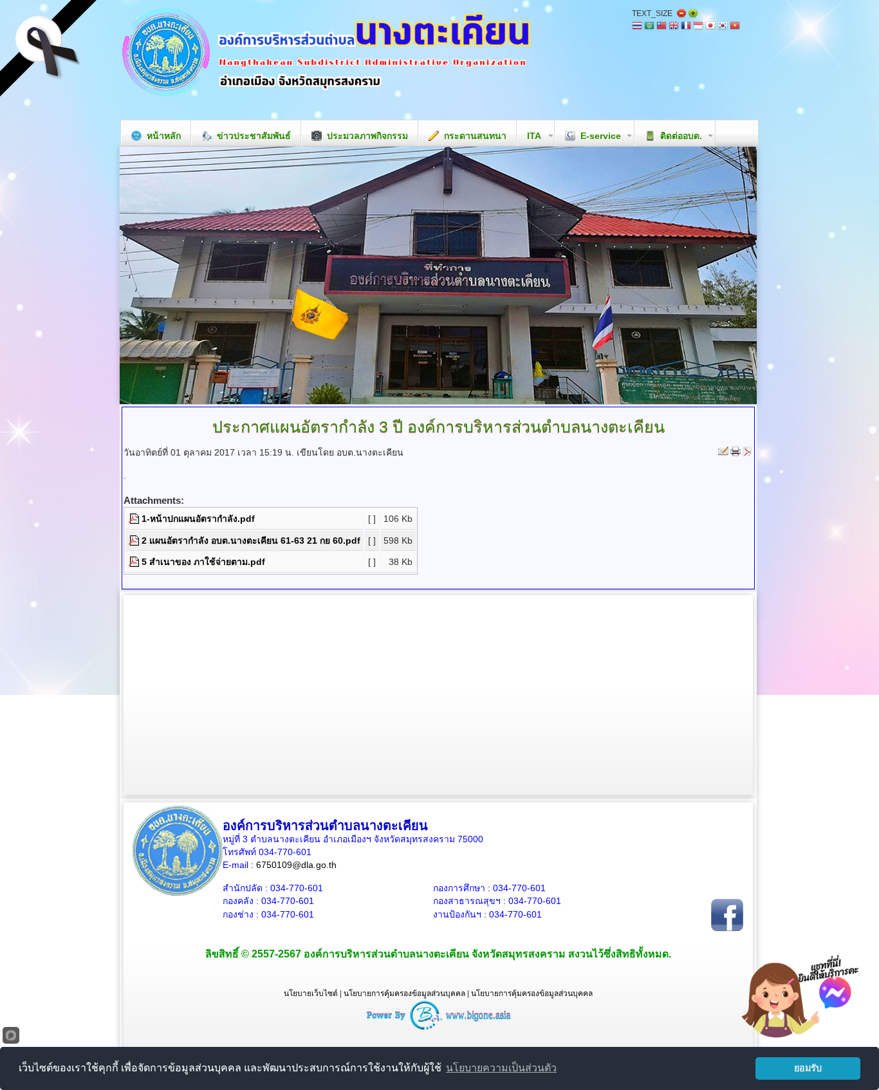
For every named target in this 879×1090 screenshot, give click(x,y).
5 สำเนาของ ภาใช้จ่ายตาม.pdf (203, 562)
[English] (674, 27)
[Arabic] (649, 27)
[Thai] (637, 27)
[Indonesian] (698, 27)
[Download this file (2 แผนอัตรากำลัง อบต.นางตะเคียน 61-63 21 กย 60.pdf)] (135, 540)
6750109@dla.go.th (296, 865)
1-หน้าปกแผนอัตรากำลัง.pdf (198, 518)
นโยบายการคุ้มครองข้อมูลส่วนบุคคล (404, 993)
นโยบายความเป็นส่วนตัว (501, 1067)
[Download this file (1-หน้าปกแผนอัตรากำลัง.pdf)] (135, 518)
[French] (686, 27)
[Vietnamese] (735, 27)
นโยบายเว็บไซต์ (311, 993)
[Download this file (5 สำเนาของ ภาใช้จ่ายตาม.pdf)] (135, 562)
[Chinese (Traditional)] (661, 27)
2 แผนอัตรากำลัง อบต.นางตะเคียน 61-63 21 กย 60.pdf (251, 540)
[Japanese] (710, 27)
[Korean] (722, 27)
